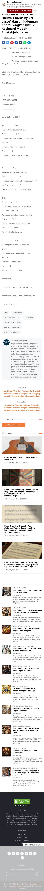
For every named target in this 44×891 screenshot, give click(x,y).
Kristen (14, 748)
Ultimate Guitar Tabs (12, 327)
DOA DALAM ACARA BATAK (24, 706)
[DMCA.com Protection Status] (22, 803)
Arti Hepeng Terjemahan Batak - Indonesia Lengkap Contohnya (24, 689)
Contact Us (22, 843)
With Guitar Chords (11, 332)
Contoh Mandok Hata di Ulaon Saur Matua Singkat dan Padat (25, 669)
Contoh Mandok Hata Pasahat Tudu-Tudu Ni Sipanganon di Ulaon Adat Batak (25, 730)
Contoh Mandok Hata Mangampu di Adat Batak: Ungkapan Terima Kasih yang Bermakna (25, 773)
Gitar (6, 312)
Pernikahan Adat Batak (23, 726)
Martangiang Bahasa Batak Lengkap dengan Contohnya (25, 709)
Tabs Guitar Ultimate (12, 322)
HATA (14, 588)
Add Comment (14, 425)
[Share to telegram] (29, 42)
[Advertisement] (22, 869)
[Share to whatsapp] (24, 42)
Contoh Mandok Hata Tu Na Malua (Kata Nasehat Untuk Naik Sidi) (27, 649)
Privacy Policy (22, 837)
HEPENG (26, 686)
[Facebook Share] (3, 42)
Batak (14, 626)
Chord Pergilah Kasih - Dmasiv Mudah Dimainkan (20, 458)
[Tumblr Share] (20, 42)
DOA (14, 706)
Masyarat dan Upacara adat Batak (27, 768)
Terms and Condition (22, 840)
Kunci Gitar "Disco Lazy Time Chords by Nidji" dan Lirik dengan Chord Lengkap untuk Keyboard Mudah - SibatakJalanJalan (21, 493)
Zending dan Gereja (33, 646)
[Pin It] (12, 42)
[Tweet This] (7, 42)
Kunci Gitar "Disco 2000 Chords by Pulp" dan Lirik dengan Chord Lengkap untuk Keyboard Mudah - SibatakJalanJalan (21, 564)
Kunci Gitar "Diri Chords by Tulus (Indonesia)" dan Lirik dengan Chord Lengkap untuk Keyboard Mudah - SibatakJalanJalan (19, 529)
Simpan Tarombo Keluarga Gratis (20, 10)
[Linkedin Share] (16, 42)
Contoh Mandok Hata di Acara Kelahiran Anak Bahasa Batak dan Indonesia (27, 611)
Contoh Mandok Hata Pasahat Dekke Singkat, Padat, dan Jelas (26, 629)
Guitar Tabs (17, 312)
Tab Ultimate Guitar (11, 317)
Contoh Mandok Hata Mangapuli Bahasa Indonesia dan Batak (27, 591)
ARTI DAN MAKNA (18, 686)
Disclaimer (22, 834)
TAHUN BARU (22, 748)
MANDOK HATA (21, 588)
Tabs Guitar (29, 317)
